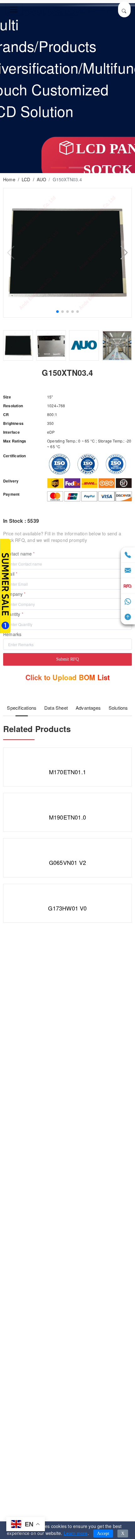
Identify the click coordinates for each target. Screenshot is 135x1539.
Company (13, 594)
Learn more (76, 1533)
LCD (26, 179)
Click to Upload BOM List (67, 677)
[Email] (128, 570)
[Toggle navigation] (14, 9)
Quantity (11, 614)
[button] (58, 167)
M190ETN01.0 (67, 817)
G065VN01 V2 (67, 862)
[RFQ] (128, 586)
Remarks (12, 634)
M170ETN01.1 (67, 772)
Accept (103, 1533)
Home (9, 179)
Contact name (17, 553)
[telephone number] (128, 555)
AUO (41, 179)
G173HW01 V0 (67, 908)
